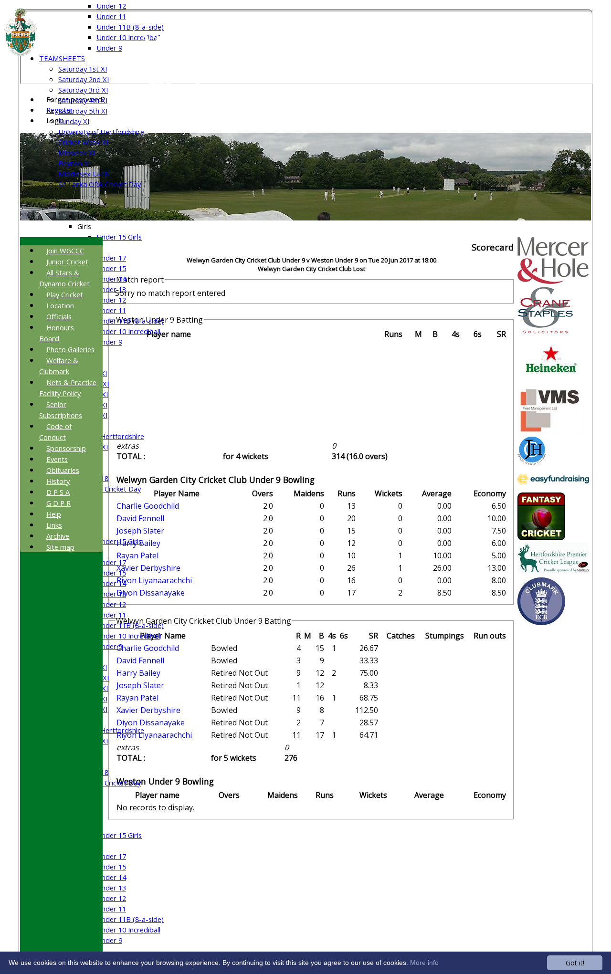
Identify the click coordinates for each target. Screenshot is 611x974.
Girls (84, 226)
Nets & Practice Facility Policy (67, 387)
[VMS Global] (550, 431)
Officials (59, 316)
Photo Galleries (70, 349)
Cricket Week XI (83, 142)
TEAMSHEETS (62, 58)
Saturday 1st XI (82, 68)
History (58, 481)
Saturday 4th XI (82, 100)
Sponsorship (66, 448)
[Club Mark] (541, 622)
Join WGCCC (65, 250)
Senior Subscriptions (60, 409)
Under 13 (111, 289)
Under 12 (111, 5)
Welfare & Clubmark (58, 366)
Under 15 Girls (119, 236)
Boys (85, 215)
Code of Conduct (55, 431)
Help (53, 514)
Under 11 (111, 16)
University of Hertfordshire (101, 131)
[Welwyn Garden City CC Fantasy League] (541, 537)
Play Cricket (64, 294)
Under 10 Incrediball (128, 37)
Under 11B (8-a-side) (130, 26)
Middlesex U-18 (83, 173)
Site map (60, 547)
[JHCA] (531, 462)
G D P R (58, 503)
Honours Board (56, 333)
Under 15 (111, 268)
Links (54, 525)
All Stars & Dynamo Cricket (64, 278)
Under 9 (109, 47)
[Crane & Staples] (545, 331)
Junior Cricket (67, 261)
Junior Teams (79, 205)
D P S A (58, 492)
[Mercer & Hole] (553, 281)
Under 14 (111, 278)
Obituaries (62, 470)
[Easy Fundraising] (553, 487)
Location (60, 305)
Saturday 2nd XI (83, 79)
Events (57, 459)
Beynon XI (74, 163)
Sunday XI (73, 121)
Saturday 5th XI (82, 110)
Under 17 (111, 257)
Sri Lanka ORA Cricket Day (99, 184)
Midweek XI (76, 152)
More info (424, 962)
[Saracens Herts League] (553, 572)
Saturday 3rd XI (83, 89)
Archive (57, 536)
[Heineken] (551, 381)
